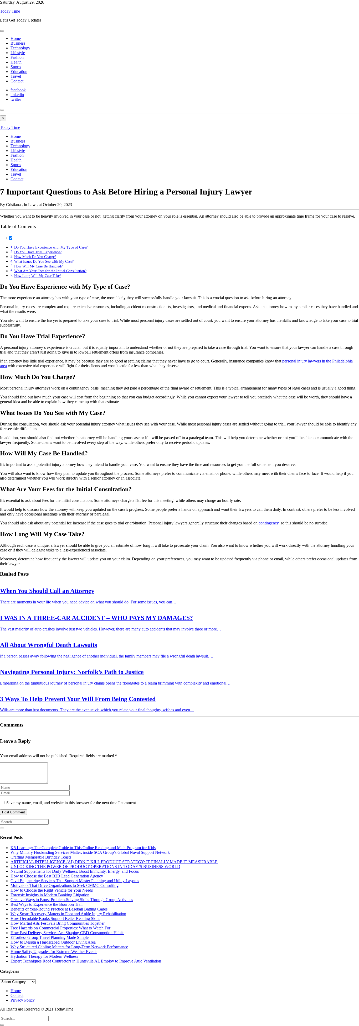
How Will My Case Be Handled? (38, 266)
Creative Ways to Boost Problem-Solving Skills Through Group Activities (72, 899)
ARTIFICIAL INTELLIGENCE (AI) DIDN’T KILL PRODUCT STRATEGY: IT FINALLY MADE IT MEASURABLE (114, 862)
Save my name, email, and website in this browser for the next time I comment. (71, 803)
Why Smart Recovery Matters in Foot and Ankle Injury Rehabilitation (68, 914)
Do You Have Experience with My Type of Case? (51, 247)
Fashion (17, 57)
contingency (269, 523)
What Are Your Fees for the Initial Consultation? (50, 271)
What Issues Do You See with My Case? (44, 261)
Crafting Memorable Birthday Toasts (41, 857)
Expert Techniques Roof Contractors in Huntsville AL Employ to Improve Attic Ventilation (86, 961)
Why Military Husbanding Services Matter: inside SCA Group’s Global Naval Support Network (90, 852)
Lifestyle (18, 52)
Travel (16, 76)
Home (16, 38)
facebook (18, 90)
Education (19, 71)
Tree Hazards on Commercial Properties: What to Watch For (60, 928)
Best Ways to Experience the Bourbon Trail (47, 904)
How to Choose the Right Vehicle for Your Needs (52, 890)
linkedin (17, 94)
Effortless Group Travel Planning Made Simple (50, 937)
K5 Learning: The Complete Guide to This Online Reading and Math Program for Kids (83, 847)
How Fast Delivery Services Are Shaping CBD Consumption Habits (67, 932)
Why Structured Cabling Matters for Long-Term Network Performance (69, 947)
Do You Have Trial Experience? (37, 252)
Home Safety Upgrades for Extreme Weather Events (54, 951)
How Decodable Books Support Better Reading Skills (55, 918)
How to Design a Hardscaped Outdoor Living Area (53, 942)
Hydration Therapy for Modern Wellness (44, 956)
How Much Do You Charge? (35, 257)
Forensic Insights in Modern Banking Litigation (50, 895)
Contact (17, 81)
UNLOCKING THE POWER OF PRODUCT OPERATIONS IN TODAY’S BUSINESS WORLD (95, 866)
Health (16, 62)
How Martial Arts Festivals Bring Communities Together (58, 923)
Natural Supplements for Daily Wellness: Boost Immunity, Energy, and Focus (75, 871)
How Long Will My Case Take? (37, 275)
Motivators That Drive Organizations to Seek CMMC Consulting (65, 885)
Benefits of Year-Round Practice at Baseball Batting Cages (59, 909)
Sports (16, 67)
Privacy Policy (23, 1000)
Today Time (10, 11)
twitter (16, 99)
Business (18, 43)
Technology (20, 48)
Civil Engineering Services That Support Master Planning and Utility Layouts (75, 880)
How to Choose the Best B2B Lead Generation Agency (57, 876)
